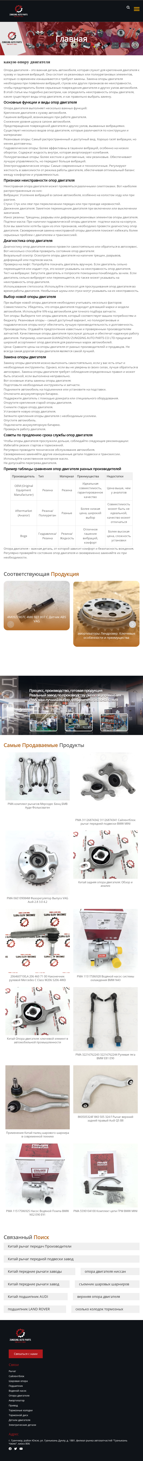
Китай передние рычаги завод (33, 1284)
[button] (132, 624)
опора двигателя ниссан (105, 1271)
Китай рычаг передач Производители (40, 1246)
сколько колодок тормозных (99, 1309)
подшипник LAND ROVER (29, 1309)
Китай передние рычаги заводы (35, 1271)
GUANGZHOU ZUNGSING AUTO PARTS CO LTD (83, 338)
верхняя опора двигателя (98, 1296)
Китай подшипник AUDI (28, 1296)
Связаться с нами (25, 1354)
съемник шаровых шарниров (104, 1284)
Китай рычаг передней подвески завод (40, 1259)
